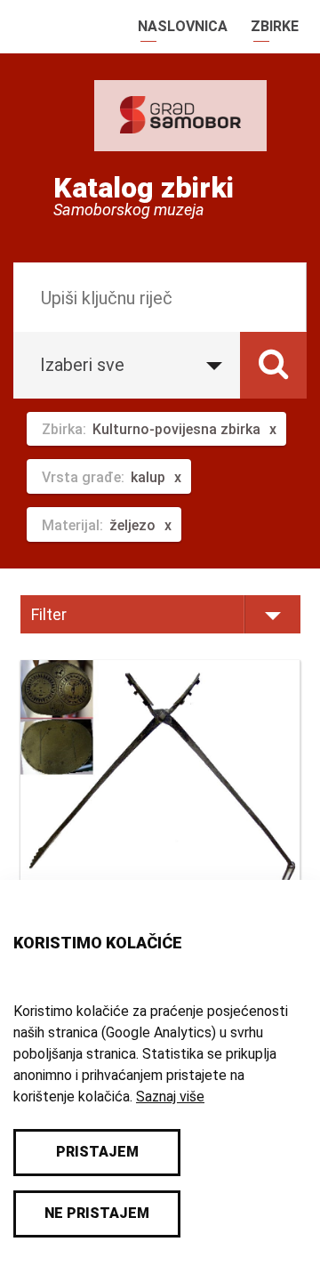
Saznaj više (170, 1096)
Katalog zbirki (143, 187)
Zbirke (275, 26)
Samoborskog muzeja (128, 210)
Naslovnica (183, 26)
